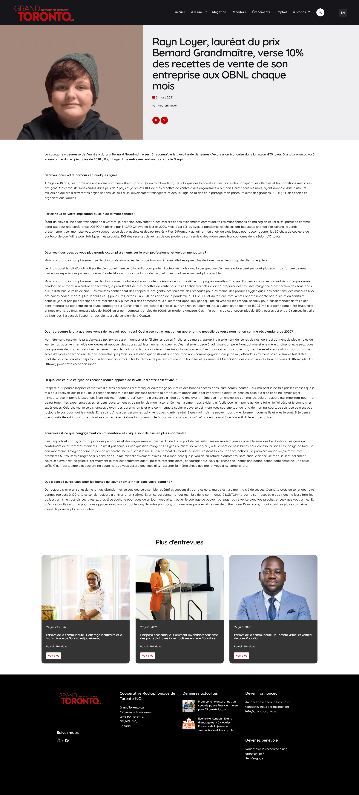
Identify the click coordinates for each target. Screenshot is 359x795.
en (343, 12)
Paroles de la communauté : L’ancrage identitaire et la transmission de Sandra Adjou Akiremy (84, 636)
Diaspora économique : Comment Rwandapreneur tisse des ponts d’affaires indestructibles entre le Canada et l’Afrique (179, 636)
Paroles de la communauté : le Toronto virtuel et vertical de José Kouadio (273, 636)
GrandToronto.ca (132, 707)
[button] (320, 12)
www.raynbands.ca (105, 231)
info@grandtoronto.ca (261, 711)
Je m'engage (254, 758)
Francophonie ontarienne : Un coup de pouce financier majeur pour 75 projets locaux (218, 705)
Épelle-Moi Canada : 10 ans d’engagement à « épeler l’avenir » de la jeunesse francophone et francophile (215, 724)
